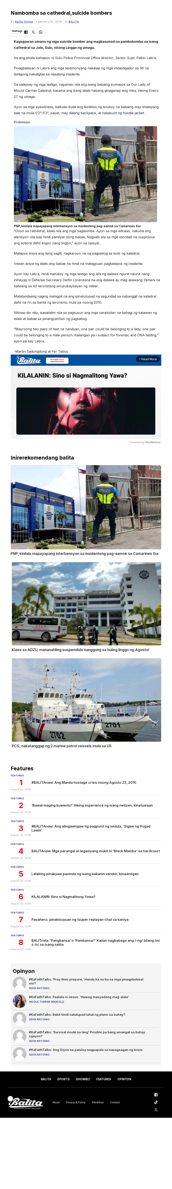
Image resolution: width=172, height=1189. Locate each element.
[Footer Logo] (25, 1102)
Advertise (98, 1102)
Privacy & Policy (76, 1102)
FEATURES (103, 1079)
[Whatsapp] (40, 32)
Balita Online (24, 21)
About (56, 1102)
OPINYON (124, 1079)
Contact (115, 1102)
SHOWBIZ (83, 1079)
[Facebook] (25, 32)
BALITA (74, 21)
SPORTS (63, 1079)
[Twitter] (33, 32)
